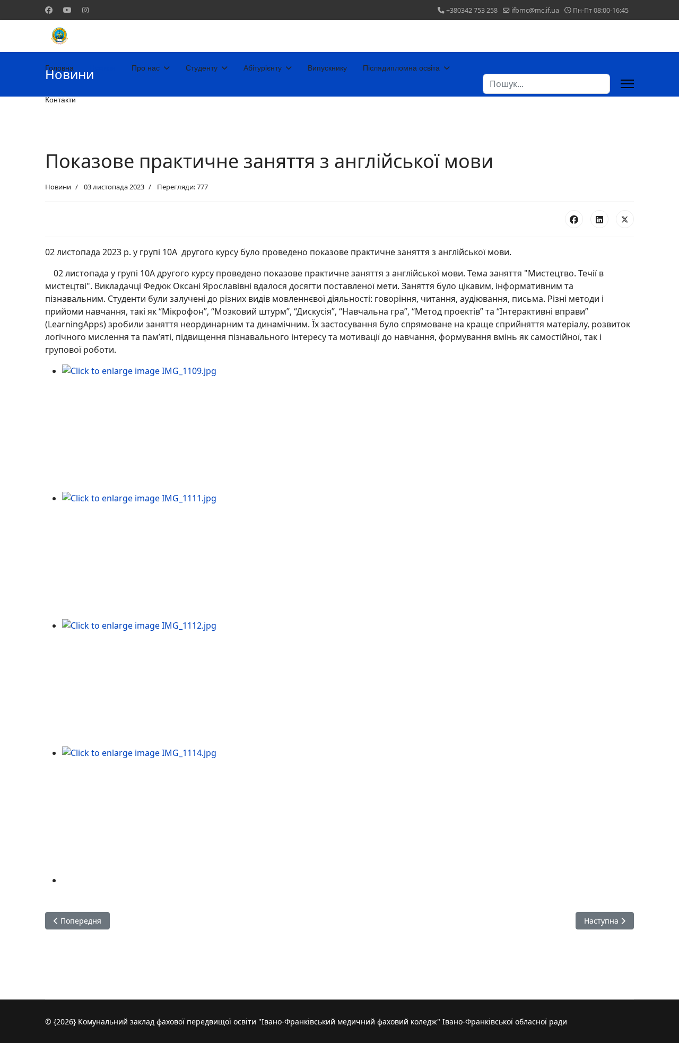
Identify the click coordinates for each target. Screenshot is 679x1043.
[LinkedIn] (599, 219)
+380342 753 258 (472, 10)
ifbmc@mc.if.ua (535, 10)
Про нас (146, 68)
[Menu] (627, 84)
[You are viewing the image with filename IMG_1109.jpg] (348, 428)
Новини (103, 68)
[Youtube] (67, 10)
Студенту (201, 68)
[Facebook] (49, 10)
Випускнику (327, 68)
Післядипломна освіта (401, 68)
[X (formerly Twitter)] (625, 219)
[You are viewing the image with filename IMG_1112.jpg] (348, 682)
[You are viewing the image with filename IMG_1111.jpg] (348, 555)
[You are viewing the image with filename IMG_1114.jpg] (348, 810)
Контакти (60, 99)
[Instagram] (85, 10)
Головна (59, 68)
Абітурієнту (262, 68)
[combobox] (546, 84)
